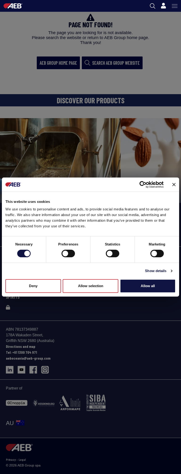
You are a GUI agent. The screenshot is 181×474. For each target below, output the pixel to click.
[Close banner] (174, 184)
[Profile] (163, 6)
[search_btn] (152, 6)
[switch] (68, 253)
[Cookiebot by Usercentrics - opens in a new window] (143, 184)
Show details (155, 271)
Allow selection (90, 286)
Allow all (148, 286)
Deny (33, 286)
